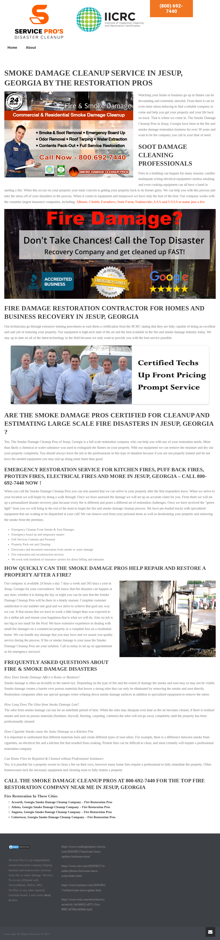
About (31, 47)
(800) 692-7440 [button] (171, 8)
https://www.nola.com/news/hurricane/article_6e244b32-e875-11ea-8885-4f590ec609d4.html (82, 904)
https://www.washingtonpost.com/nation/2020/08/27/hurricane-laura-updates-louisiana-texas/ (83, 851)
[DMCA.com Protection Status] (19, 846)
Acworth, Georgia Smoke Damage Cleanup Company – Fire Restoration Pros (61, 802)
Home (12, 47)
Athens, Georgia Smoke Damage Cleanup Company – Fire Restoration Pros (60, 807)
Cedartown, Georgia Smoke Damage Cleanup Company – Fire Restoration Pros (63, 817)
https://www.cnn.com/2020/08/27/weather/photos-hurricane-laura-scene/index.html (83, 870)
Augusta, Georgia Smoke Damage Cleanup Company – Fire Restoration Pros (61, 812)
